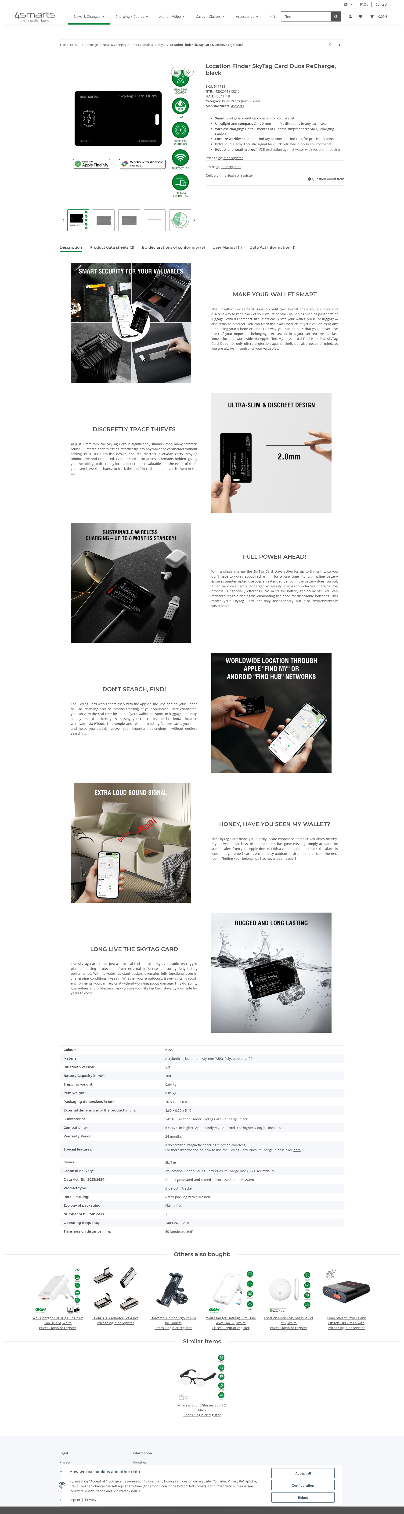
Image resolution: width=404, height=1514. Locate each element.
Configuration (303, 1485)
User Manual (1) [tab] (227, 247)
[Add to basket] (63, 60)
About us (140, 1462)
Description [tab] (71, 247)
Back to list (70, 45)
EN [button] (346, 4)
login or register (230, 158)
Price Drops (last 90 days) (241, 101)
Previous (63, 220)
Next (194, 220)
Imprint (74, 1500)
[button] (350, 16)
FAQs (364, 4)
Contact (381, 4)
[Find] (336, 16)
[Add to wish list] (188, 72)
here (297, 1150)
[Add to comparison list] (176, 72)
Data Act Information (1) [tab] (272, 247)
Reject (303, 1498)
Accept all (303, 1473)
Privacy (91, 1500)
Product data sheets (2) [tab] (112, 247)
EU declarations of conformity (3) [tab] (173, 247)
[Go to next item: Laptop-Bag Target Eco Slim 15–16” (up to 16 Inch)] (339, 45)
